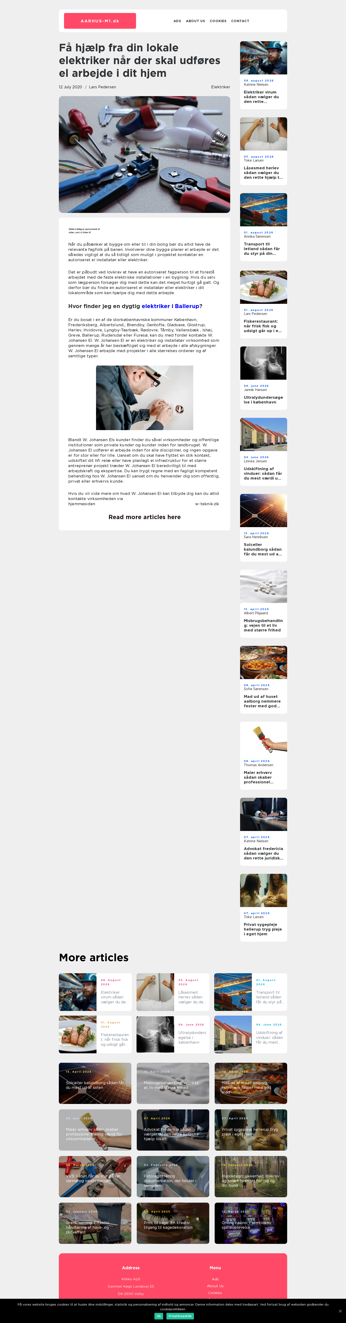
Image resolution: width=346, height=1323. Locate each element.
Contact (240, 21)
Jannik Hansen (255, 389)
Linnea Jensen (255, 461)
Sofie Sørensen (256, 689)
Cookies (218, 21)
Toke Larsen (254, 160)
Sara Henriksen (256, 537)
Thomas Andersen (258, 765)
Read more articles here (145, 517)
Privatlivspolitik (180, 1316)
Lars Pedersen (102, 87)
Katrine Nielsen (256, 84)
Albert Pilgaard (256, 613)
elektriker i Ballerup (170, 306)
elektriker (220, 87)
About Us (195, 21)
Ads (177, 21)
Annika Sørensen (257, 236)
